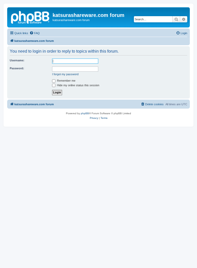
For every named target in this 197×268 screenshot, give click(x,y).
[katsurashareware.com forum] (30, 16)
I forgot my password (65, 74)
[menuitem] (34, 33)
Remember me (65, 80)
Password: (17, 68)
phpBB (85, 113)
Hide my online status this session (77, 85)
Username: (17, 60)
